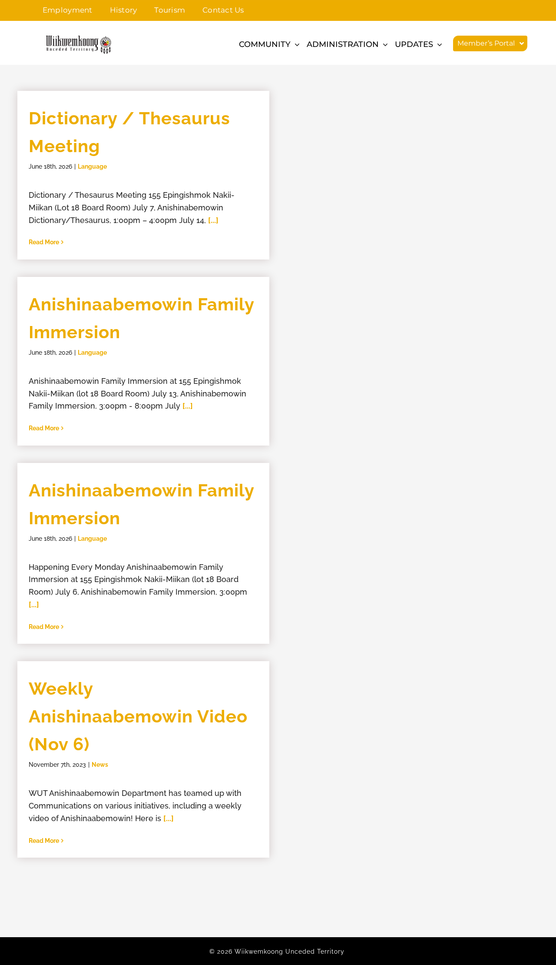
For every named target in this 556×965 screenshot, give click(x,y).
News (100, 764)
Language (92, 166)
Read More (44, 242)
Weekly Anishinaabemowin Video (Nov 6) (138, 716)
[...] (213, 220)
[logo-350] (78, 39)
